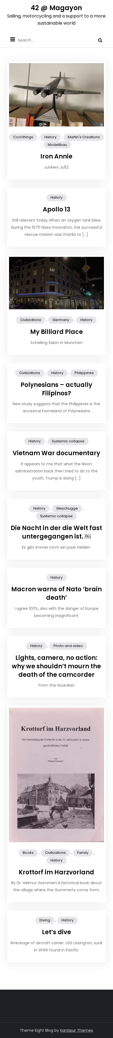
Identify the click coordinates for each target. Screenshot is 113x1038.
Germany (60, 319)
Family (82, 852)
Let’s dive (56, 932)
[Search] (100, 40)
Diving (44, 920)
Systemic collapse (68, 441)
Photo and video (68, 645)
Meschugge (67, 508)
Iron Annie (56, 156)
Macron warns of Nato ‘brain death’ (56, 593)
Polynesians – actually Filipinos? (56, 389)
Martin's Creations (84, 137)
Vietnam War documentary (56, 453)
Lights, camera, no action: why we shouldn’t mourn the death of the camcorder (56, 666)
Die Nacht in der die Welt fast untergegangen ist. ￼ (56, 532)
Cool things (23, 137)
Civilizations (30, 319)
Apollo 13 (56, 209)
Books (28, 852)
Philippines (84, 372)
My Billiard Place (56, 332)
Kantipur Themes (76, 1030)
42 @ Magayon (56, 7)
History (50, 137)
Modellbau (57, 144)
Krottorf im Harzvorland (56, 872)
